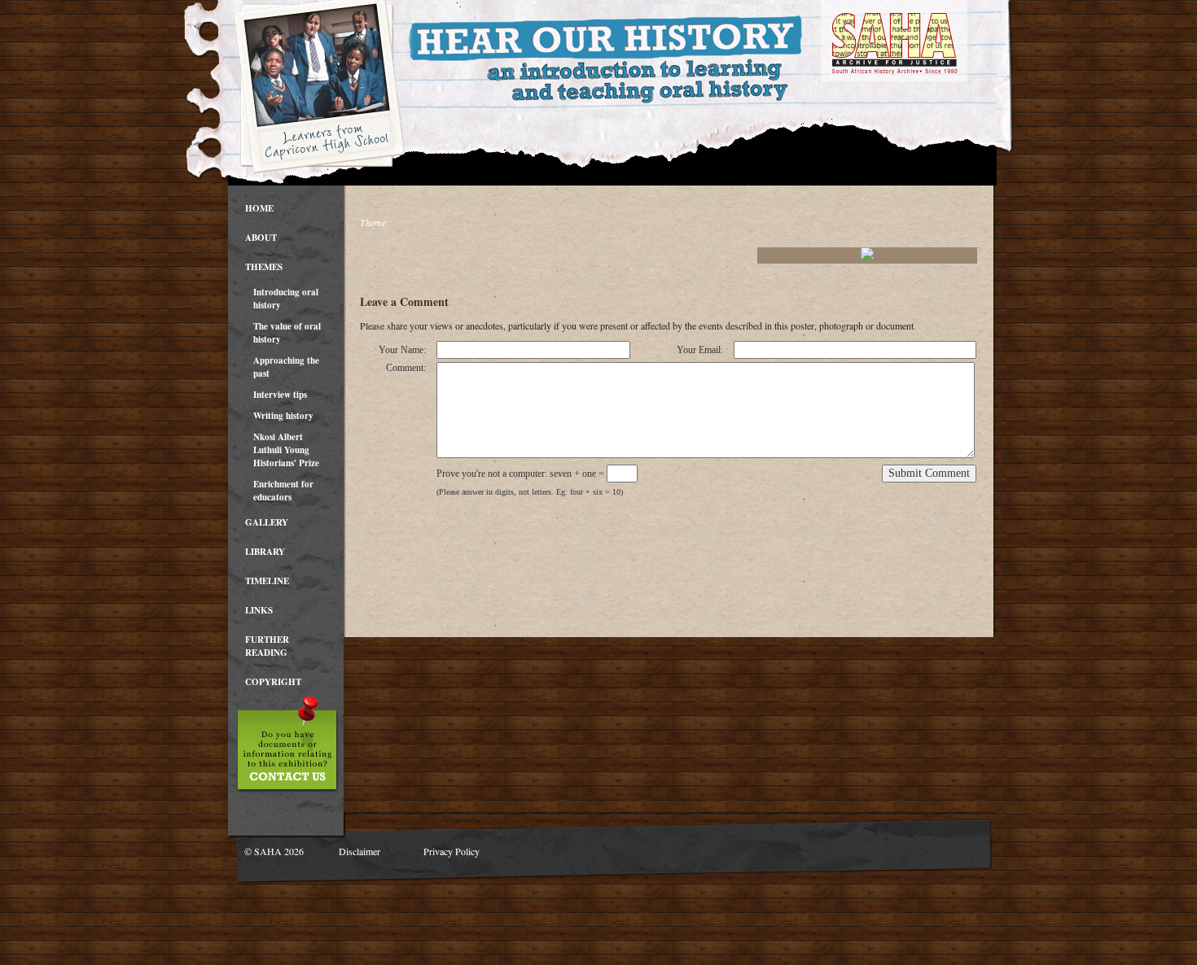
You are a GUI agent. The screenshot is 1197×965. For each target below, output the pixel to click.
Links (259, 610)
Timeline (267, 580)
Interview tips (280, 394)
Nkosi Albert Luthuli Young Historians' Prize (286, 449)
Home (259, 208)
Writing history (283, 415)
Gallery (266, 522)
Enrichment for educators (283, 491)
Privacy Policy (451, 851)
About (261, 237)
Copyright (273, 681)
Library (265, 551)
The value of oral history (287, 333)
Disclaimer (359, 851)
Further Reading (267, 646)
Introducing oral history (285, 299)
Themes (264, 266)
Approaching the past (286, 367)
